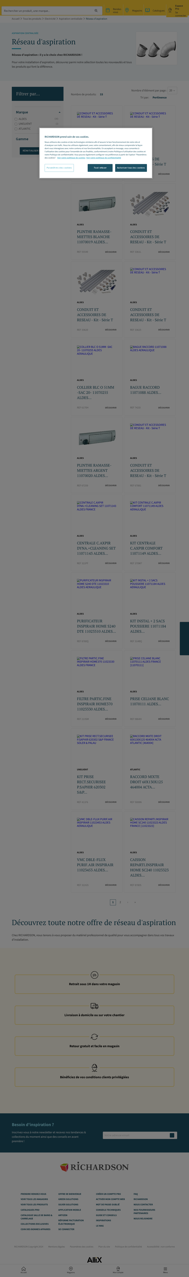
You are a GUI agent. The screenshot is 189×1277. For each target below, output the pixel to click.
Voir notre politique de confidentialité (103, 157)
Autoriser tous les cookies (131, 167)
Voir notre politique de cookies (71, 157)
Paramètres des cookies (59, 167)
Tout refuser (100, 167)
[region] (95, 153)
